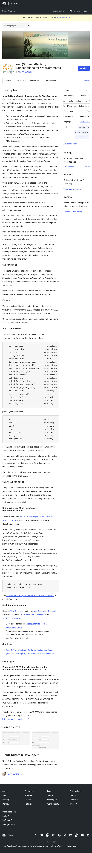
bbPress (7, 820)
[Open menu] (88, 3)
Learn (49, 791)
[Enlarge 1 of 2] (26, 734)
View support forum (72, 189)
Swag (73, 804)
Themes (28, 795)
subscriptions (84, 127)
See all (87, 166)
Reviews (20, 80)
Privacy (5, 804)
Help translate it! (63, 18)
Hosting (5, 799)
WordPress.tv (54, 804)
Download (84, 68)
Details (8, 80)
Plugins (28, 799)
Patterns (28, 804)
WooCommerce (17, 611)
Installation (34, 80)
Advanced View (70, 144)
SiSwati (11, 835)
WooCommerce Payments (45, 611)
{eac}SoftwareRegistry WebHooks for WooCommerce (30, 595)
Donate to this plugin (72, 212)
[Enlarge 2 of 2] (56, 734)
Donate (74, 799)
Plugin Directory (8, 11)
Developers (52, 799)
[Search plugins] (27, 25)
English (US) (85, 122)
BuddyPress (8, 824)
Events (73, 795)
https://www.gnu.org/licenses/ (15, 719)
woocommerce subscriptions (82, 132)
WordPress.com (10, 812)
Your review (68, 166)
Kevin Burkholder (26, 72)
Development (51, 80)
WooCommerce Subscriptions (34, 614)
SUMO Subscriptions (11, 618)
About (5, 791)
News (4, 795)
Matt (5, 816)
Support (86, 80)
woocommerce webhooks (82, 137)
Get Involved (75, 791)
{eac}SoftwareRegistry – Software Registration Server (30, 650)
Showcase (29, 791)
